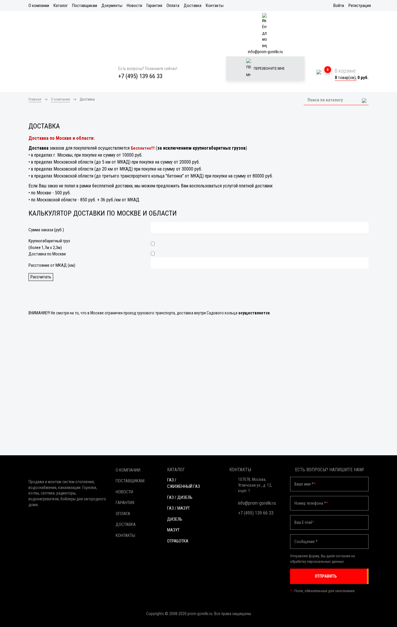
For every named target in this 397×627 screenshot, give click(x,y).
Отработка (177, 541)
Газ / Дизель (179, 497)
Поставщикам (84, 5)
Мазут (173, 530)
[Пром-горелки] (67, 75)
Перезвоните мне (269, 68)
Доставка (192, 5)
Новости (134, 5)
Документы (111, 5)
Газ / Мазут (178, 508)
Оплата (173, 5)
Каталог (60, 5)
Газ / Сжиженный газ (183, 483)
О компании (38, 5)
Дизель (174, 519)
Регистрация (359, 5)
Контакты (214, 5)
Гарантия (154, 5)
